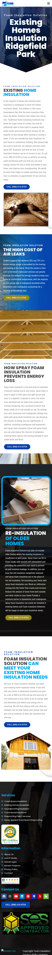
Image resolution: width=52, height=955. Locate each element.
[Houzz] (46, 896)
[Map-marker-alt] (34, 896)
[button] (48, 3)
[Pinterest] (28, 896)
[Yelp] (40, 896)
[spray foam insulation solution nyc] (8, 3)
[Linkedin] (22, 896)
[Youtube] (16, 896)
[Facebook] (4, 896)
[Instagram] (10, 896)
